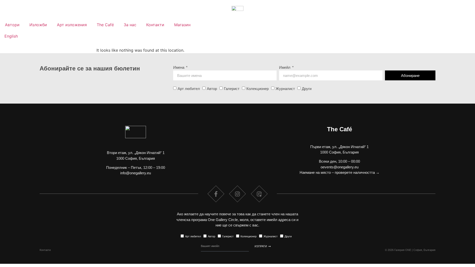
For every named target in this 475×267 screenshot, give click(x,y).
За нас (130, 24)
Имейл (285, 67)
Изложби (38, 24)
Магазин (182, 24)
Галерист (231, 89)
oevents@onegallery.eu (339, 167)
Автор (212, 89)
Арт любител (189, 89)
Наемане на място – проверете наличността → (340, 172)
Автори (12, 24)
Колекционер (257, 89)
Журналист (285, 89)
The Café (105, 24)
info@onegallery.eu (135, 173)
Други (306, 89)
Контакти (155, 24)
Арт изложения (72, 24)
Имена (179, 67)
